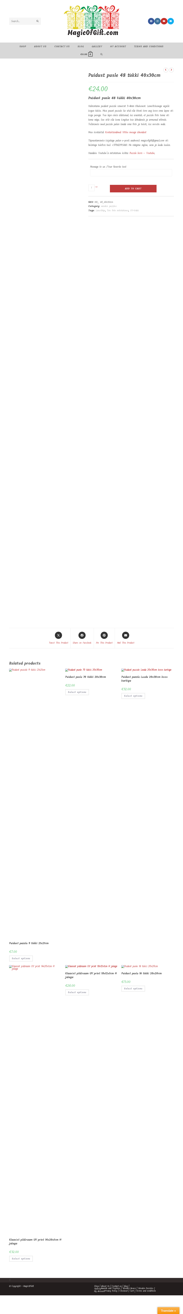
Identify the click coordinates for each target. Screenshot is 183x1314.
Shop (96, 1286)
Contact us (117, 1286)
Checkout (123, 1291)
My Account (99, 1291)
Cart (132, 1291)
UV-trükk (134, 210)
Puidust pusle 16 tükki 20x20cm (141, 973)
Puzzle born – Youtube (142, 153)
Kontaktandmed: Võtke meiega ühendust (125, 132)
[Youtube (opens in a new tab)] (164, 21)
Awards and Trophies (110, 1288)
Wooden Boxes (129, 1288)
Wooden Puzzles (145, 1288)
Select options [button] (21, 958)
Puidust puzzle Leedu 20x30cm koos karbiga (144, 679)
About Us (105, 1286)
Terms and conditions (146, 1291)
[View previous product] (165, 70)
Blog (126, 1286)
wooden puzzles (109, 206)
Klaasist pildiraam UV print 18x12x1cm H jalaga (91, 975)
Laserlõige (100, 210)
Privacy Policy (111, 1291)
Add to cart (133, 188)
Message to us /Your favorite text (108, 167)
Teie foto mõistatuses (117, 210)
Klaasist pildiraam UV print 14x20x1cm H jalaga (35, 1241)
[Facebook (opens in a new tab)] (151, 21)
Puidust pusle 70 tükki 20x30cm (85, 677)
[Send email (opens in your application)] (170, 21)
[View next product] (171, 70)
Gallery (97, 1288)
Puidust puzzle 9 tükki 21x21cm (29, 943)
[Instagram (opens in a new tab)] (157, 21)
